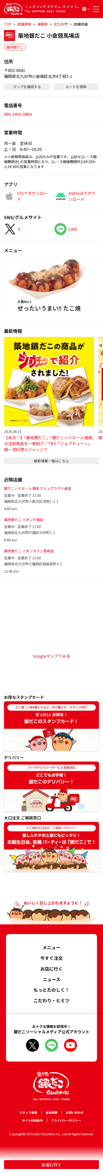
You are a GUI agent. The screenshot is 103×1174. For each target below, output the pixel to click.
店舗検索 (24, 24)
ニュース (51, 979)
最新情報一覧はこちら (51, 460)
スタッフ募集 (28, 1112)
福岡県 (42, 24)
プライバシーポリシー (66, 1120)
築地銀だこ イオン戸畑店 (23, 519)
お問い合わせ (75, 1112)
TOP (7, 24)
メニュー (51, 947)
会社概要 (52, 1112)
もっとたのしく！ (52, 989)
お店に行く (52, 1165)
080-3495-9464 (18, 114)
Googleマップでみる (51, 656)
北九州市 (61, 24)
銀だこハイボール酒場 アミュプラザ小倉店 (37, 488)
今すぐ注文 (51, 958)
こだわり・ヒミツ (52, 1000)
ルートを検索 (76, 86)
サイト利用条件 (32, 1120)
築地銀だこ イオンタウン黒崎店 (29, 550)
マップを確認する (27, 86)
